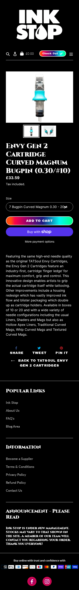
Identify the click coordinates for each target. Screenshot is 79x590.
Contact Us (14, 490)
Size (9, 198)
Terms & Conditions (20, 466)
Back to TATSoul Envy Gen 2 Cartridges (42, 363)
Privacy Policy (16, 474)
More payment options (39, 241)
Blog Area (13, 426)
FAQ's (10, 418)
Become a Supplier (19, 458)
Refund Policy (16, 482)
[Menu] (69, 53)
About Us (12, 410)
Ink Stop (12, 402)
